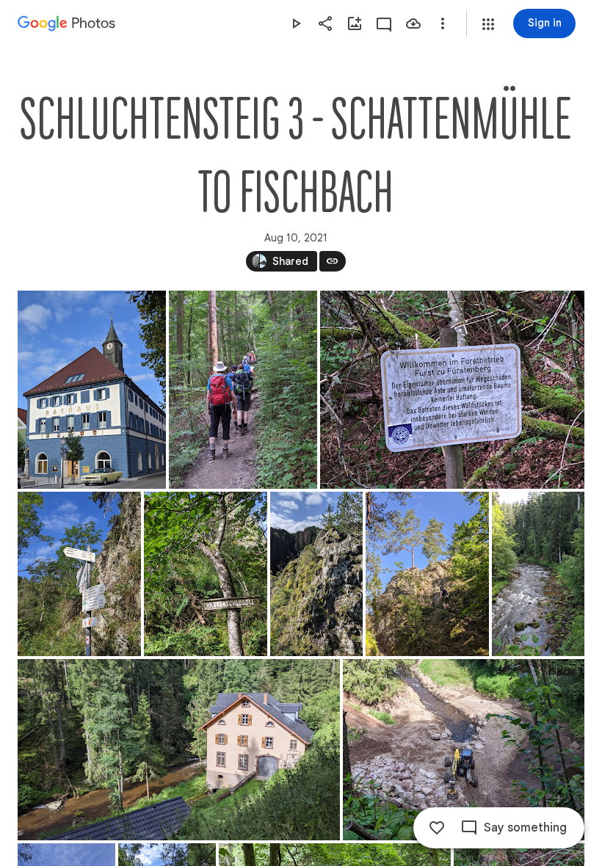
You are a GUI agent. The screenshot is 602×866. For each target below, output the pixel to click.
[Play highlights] (295, 23)
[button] (488, 24)
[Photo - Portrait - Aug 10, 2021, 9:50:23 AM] (316, 574)
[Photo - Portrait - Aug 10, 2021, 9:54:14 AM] (427, 574)
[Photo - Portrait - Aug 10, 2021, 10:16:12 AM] (538, 574)
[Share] (325, 23)
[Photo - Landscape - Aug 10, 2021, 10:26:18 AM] (463, 749)
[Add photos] (354, 23)
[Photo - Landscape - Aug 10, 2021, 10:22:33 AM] (179, 749)
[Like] (437, 828)
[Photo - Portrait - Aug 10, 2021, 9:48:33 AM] (79, 574)
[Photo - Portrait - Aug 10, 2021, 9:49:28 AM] (205, 574)
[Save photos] (413, 23)
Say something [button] (525, 827)
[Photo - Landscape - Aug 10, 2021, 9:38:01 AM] (452, 390)
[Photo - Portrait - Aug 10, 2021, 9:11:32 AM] (243, 390)
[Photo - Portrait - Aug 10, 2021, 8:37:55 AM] (92, 390)
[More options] (442, 23)
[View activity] (384, 23)
